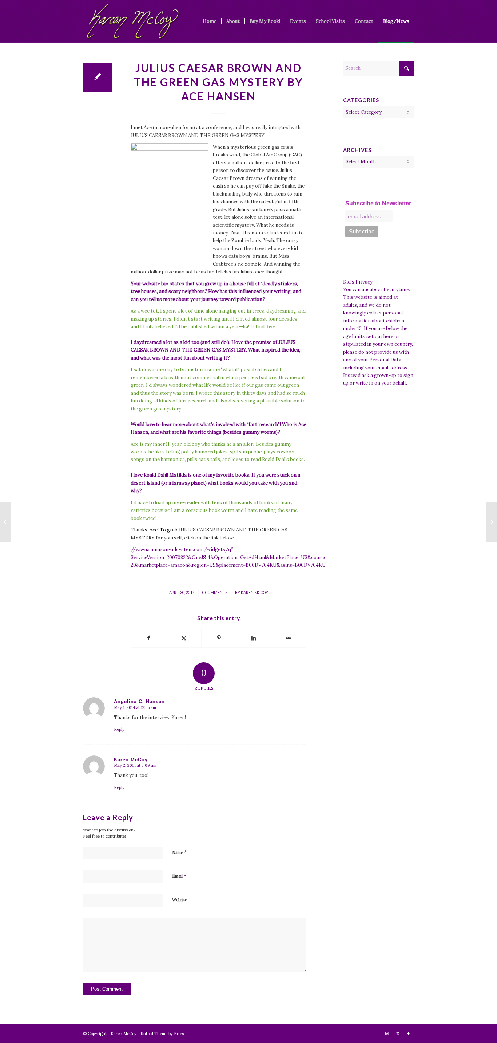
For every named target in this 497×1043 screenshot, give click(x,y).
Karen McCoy (254, 592)
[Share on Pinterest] (219, 638)
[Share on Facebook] (148, 638)
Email (179, 876)
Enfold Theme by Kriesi (162, 1033)
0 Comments (214, 592)
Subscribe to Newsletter (378, 203)
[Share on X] (183, 638)
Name (179, 852)
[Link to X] (397, 1033)
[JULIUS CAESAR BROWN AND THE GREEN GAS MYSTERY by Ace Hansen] (97, 77)
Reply (119, 729)
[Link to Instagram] (386, 1033)
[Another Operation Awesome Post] (5, 522)
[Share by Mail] (288, 638)
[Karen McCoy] (132, 21)
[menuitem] (209, 21)
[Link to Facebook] (408, 1033)
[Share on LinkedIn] (253, 638)
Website (179, 899)
